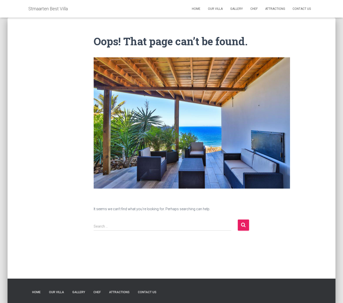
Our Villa (215, 9)
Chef (254, 9)
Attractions (275, 9)
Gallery (236, 9)
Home (196, 9)
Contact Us (302, 9)
